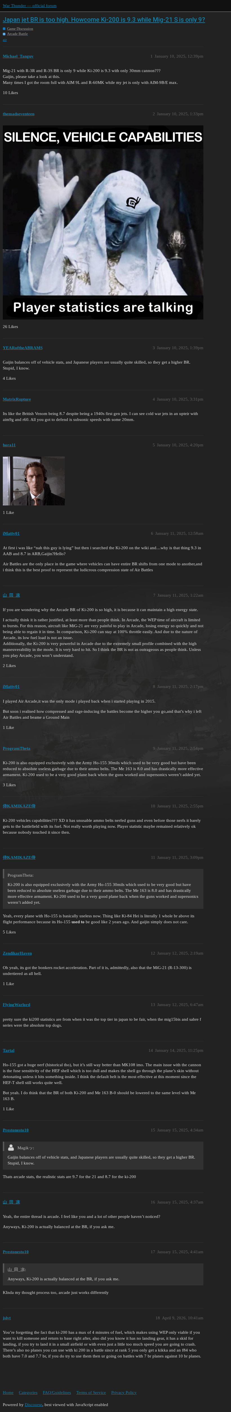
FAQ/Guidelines (57, 1392)
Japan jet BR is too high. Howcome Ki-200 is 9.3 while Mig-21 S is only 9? (104, 19)
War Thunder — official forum (30, 5)
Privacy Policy (124, 1392)
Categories (28, 1392)
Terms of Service (91, 1392)
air (5, 40)
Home (8, 1392)
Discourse (33, 1404)
